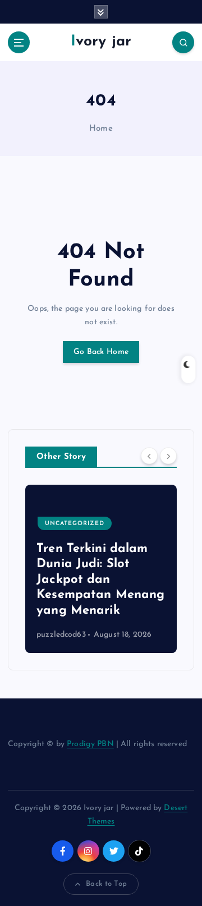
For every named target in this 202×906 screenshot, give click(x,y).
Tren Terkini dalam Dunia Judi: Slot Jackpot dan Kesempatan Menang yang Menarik (100, 579)
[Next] (168, 456)
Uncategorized (74, 524)
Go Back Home (101, 352)
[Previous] (149, 456)
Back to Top (106, 883)
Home (101, 129)
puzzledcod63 (61, 635)
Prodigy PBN (90, 744)
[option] (101, 569)
